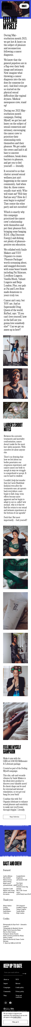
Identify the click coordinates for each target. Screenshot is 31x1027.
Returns (18, 983)
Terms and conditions (19, 996)
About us (6, 979)
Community (7, 991)
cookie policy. (17, 1017)
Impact (6, 983)
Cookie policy (20, 987)
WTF (17, 979)
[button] (5, 410)
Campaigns (7, 987)
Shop (5, 995)
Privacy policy (20, 991)
